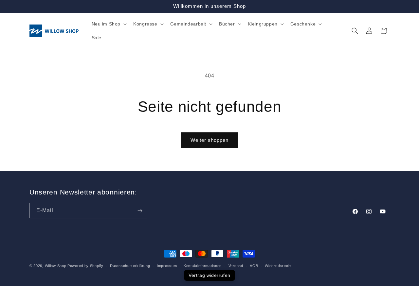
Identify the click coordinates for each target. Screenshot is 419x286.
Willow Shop (55, 266)
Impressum (167, 265)
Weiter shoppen (209, 140)
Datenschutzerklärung (130, 265)
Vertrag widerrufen (209, 275)
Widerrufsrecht (278, 265)
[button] (109, 24)
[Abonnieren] (140, 210)
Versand (235, 265)
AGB (254, 265)
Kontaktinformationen (203, 265)
